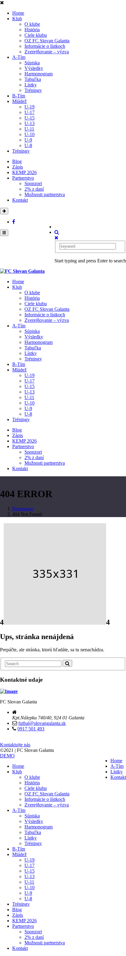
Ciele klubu (35, 35)
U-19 (29, 106)
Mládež (19, 101)
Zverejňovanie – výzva (46, 51)
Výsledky (33, 68)
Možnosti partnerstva (44, 194)
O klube (32, 24)
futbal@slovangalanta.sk (42, 723)
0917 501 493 (30, 728)
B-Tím (18, 95)
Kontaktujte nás (15, 744)
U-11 (29, 128)
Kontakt (20, 200)
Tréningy (33, 90)
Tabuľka (32, 79)
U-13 (29, 123)
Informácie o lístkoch (44, 46)
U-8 (28, 145)
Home (18, 13)
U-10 (29, 134)
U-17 (29, 112)
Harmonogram (38, 73)
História (32, 29)
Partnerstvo (23, 178)
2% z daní (34, 189)
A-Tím (18, 57)
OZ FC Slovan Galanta (46, 40)
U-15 (29, 117)
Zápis (17, 166)
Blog (17, 161)
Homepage (22, 508)
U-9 (28, 140)
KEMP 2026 (24, 172)
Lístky (30, 84)
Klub (17, 18)
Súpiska (32, 62)
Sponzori (33, 183)
